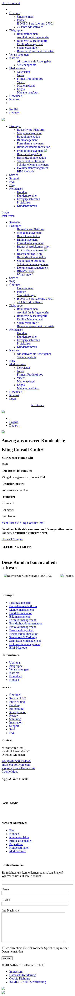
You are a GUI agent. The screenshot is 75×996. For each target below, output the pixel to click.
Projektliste (23, 202)
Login (5, 212)
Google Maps (10, 771)
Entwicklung (17, 701)
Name (5, 889)
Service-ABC (17, 698)
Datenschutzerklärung (22, 975)
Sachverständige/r (27, 47)
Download (15, 96)
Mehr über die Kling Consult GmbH (24, 522)
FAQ (12, 181)
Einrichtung (16, 708)
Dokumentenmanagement (32, 168)
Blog (12, 185)
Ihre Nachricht (10, 910)
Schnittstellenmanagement (32, 164)
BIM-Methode (25, 171)
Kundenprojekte (27, 195)
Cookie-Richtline (19, 978)
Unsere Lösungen (12, 539)
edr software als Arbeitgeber (34, 61)
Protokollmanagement (30, 150)
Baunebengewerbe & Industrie (35, 51)
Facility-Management (30, 44)
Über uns (14, 13)
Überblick (15, 695)
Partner (21, 20)
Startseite (14, 222)
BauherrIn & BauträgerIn (32, 40)
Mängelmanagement (29, 133)
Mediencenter (17, 68)
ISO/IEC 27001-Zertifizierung (27, 982)
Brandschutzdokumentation (33, 146)
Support (14, 178)
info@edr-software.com (16, 764)
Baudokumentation (28, 136)
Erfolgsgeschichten (28, 199)
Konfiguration (17, 712)
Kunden (22, 192)
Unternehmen (25, 16)
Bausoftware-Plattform (30, 129)
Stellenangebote (26, 64)
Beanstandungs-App (29, 154)
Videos (21, 82)
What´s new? (25, 274)
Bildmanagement (27, 140)
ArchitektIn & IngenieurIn (33, 37)
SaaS (12, 729)
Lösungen (15, 126)
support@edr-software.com (18, 768)
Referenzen (16, 188)
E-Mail (6, 900)
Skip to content (11, 3)
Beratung (14, 705)
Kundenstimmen (27, 206)
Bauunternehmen (27, 33)
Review (14, 715)
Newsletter (23, 71)
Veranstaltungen (19, 54)
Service (13, 174)
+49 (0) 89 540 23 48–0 (16, 761)
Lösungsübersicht (20, 602)
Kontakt (14, 99)
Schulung (15, 719)
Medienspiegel (26, 85)
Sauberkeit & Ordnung (31, 161)
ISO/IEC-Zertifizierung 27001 (35, 23)
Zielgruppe (15, 30)
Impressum (15, 971)
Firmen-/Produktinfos (30, 78)
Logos (21, 89)
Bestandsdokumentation (31, 157)
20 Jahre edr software (30, 27)
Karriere (14, 58)
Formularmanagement (30, 143)
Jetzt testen (8, 215)
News (20, 75)
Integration (15, 722)
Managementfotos (28, 92)
